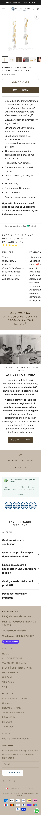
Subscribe (12, 772)
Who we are (8, 682)
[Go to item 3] (19, 59)
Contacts (6, 703)
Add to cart (20, 82)
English (30, 788)
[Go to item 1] (5, 59)
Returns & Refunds (11, 708)
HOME (5, 653)
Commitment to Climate (14, 698)
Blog (4, 686)
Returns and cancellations (15, 738)
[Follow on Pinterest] (15, 781)
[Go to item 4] (26, 59)
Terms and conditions (13, 712)
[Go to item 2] (12, 59)
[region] (20, 459)
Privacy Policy (9, 717)
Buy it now (20, 90)
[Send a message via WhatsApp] (37, 811)
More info (20, 494)
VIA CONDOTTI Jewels (14, 663)
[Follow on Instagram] (9, 781)
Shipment (7, 722)
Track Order (8, 726)
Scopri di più (20, 439)
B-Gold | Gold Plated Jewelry (17, 667)
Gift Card (7, 677)
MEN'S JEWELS (10, 672)
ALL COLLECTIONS (12, 658)
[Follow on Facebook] (3, 781)
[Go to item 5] (33, 59)
